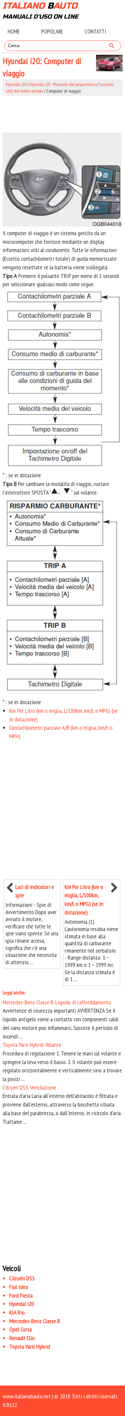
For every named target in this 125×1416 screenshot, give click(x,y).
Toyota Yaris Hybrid (29, 1346)
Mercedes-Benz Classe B (34, 1321)
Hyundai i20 (16, 84)
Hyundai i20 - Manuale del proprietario (62, 84)
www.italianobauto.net (27, 1396)
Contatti (95, 31)
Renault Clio (22, 1338)
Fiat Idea (18, 1287)
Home (14, 31)
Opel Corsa (20, 1329)
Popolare (52, 31)
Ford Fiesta (21, 1295)
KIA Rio (17, 1312)
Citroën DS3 (22, 1278)
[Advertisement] (63, 113)
